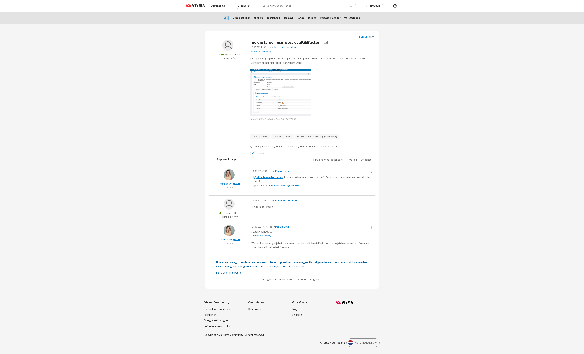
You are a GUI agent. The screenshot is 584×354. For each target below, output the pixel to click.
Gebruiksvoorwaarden (217, 309)
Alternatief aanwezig (261, 51)
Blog (294, 309)
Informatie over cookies (218, 326)
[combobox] (307, 6)
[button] (280, 92)
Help (394, 5)
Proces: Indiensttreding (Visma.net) (317, 136)
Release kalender (330, 18)
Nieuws (258, 18)
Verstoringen (352, 18)
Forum (300, 18)
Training (288, 18)
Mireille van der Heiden (285, 47)
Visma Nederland (364, 342)
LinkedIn (297, 314)
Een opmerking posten (229, 272)
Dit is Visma (254, 309)
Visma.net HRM (241, 18)
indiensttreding (282, 136)
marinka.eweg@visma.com (286, 185)
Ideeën (312, 18)
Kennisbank (273, 18)
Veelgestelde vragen (216, 320)
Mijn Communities (387, 5)
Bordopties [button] (365, 36)
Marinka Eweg (282, 171)
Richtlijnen (210, 314)
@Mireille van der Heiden (268, 177)
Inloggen (374, 5)
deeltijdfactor (260, 136)
